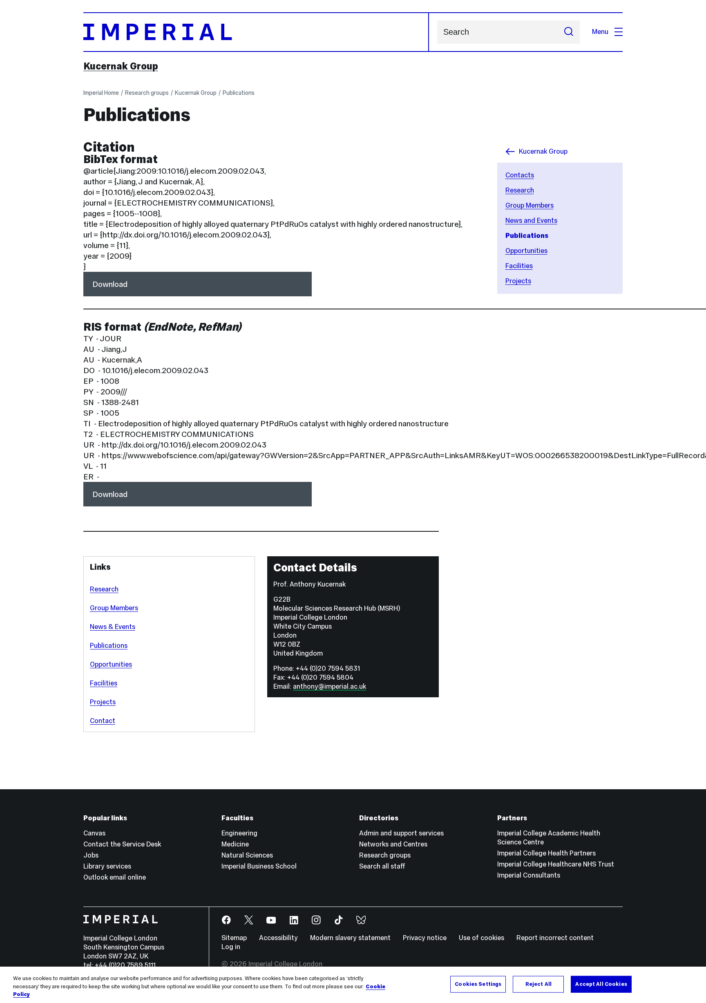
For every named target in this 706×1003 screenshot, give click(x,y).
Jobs (90, 855)
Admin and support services (401, 833)
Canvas (94, 833)
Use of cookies (481, 938)
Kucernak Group (120, 66)
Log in (230, 947)
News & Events (112, 626)
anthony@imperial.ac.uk (329, 686)
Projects (103, 702)
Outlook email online (114, 877)
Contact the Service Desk (122, 844)
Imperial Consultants (528, 875)
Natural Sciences (247, 855)
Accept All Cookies (601, 984)
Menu (600, 31)
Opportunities (111, 664)
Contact (102, 720)
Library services (107, 866)
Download (109, 284)
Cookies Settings (478, 984)
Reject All (538, 984)
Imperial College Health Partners (546, 853)
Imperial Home (101, 92)
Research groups (147, 92)
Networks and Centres (393, 844)
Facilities (103, 683)
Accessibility (278, 938)
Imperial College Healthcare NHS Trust (555, 864)
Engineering (239, 833)
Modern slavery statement (350, 938)
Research (104, 589)
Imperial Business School (259, 866)
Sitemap (234, 938)
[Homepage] (256, 32)
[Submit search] (569, 32)
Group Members (114, 608)
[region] (353, 985)
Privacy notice (425, 938)
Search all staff (382, 866)
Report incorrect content (555, 938)
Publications (239, 92)
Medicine (235, 844)
